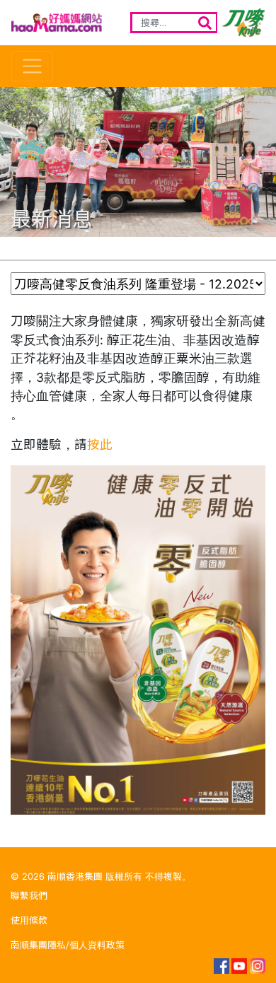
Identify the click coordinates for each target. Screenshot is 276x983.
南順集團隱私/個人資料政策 (68, 945)
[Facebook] (221, 966)
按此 (100, 444)
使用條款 (29, 920)
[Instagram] (257, 966)
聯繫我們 (29, 895)
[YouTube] (239, 966)
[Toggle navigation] (32, 66)
